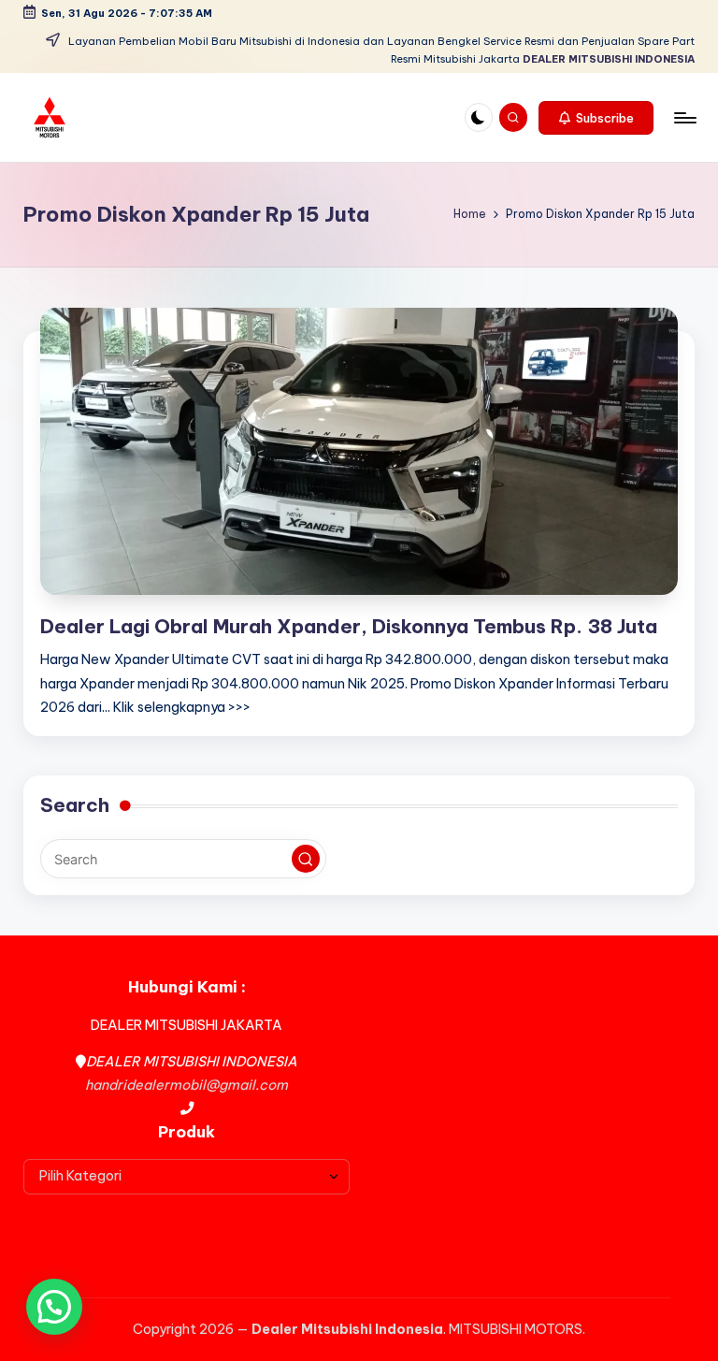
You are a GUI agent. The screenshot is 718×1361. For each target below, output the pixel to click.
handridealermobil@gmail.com (186, 1085)
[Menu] (684, 117)
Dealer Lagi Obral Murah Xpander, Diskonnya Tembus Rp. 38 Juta (348, 626)
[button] (595, 118)
